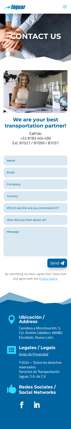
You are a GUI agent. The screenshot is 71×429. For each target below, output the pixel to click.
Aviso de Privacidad (33, 354)
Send (54, 263)
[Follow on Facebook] (21, 405)
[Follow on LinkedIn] (36, 405)
